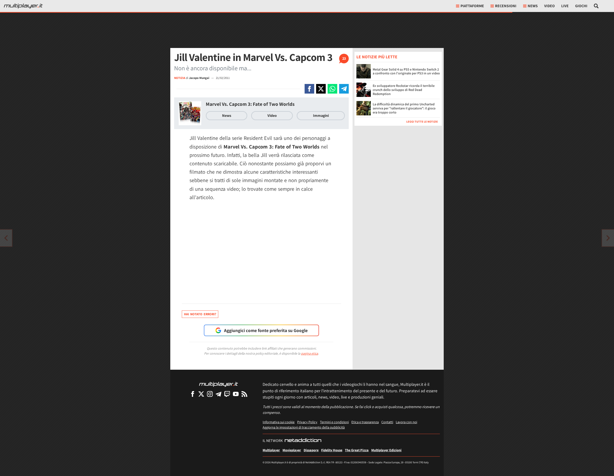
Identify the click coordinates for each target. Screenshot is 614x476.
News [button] (533, 5)
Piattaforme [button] (472, 5)
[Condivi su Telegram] (344, 89)
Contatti (387, 422)
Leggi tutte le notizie (422, 121)
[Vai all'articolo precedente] (608, 238)
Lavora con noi (406, 422)
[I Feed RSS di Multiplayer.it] (244, 394)
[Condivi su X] (321, 89)
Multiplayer (271, 450)
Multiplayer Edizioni (386, 450)
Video (549, 5)
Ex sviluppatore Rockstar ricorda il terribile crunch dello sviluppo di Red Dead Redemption (404, 89)
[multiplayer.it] (218, 384)
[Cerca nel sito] (596, 6)
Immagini (321, 115)
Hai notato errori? (200, 314)
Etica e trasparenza (365, 422)
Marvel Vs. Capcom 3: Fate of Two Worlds (250, 104)
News (226, 115)
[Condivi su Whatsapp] (332, 89)
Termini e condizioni (334, 422)
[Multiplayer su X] (201, 394)
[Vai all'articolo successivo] (6, 238)
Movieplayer (292, 450)
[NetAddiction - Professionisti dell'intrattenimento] (303, 441)
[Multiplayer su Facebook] (192, 394)
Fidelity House (331, 450)
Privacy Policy (307, 422)
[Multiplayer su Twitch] (227, 394)
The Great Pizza (357, 450)
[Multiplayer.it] (23, 6)
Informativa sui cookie (279, 422)
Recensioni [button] (505, 5)
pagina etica (309, 353)
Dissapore (311, 450)
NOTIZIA (179, 78)
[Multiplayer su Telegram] (218, 394)
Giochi (581, 5)
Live (565, 5)
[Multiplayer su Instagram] (210, 394)
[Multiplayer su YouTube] (236, 394)
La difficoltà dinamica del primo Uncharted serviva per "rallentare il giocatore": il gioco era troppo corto (404, 108)
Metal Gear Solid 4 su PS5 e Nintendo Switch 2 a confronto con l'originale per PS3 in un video (406, 71)
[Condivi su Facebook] (309, 89)
